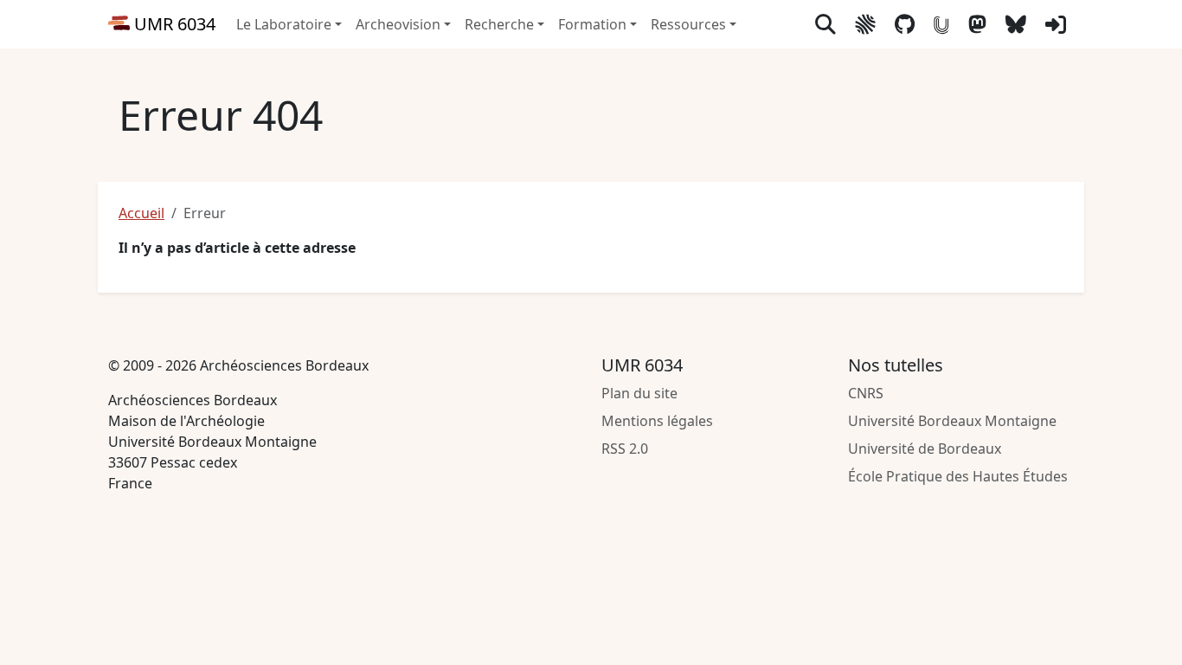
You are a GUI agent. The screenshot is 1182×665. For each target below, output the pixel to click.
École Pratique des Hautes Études (958, 476)
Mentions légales (657, 420)
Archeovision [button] (398, 24)
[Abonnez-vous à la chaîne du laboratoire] (941, 24)
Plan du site (639, 393)
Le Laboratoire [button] (283, 24)
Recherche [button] (499, 24)
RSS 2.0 (624, 448)
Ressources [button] (688, 24)
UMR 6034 (172, 24)
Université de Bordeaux (924, 448)
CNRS (865, 393)
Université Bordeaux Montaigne (952, 420)
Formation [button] (592, 24)
